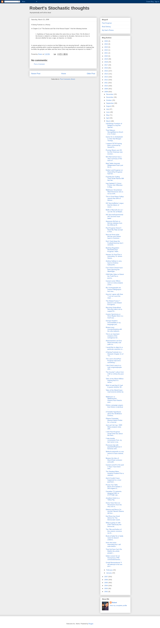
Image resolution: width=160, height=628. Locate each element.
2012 (106, 80)
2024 (106, 44)
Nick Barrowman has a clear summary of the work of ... (114, 158)
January (109, 573)
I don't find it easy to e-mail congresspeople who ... (114, 367)
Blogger (90, 624)
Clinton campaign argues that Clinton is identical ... (114, 407)
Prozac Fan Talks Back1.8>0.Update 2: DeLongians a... (114, 486)
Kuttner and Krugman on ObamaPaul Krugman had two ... (114, 172)
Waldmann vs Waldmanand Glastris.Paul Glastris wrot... (114, 399)
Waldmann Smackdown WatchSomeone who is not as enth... (114, 191)
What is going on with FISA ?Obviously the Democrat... (113, 524)
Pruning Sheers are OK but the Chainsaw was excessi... (114, 152)
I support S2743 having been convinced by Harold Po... (114, 145)
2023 (106, 47)
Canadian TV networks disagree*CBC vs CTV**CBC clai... (113, 493)
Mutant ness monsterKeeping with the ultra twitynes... (114, 329)
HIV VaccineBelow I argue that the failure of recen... (115, 205)
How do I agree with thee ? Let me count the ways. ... (114, 296)
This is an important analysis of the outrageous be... (112, 336)
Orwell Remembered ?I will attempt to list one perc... (114, 564)
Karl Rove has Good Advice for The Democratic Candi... (113, 518)
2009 (106, 89)
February (109, 570)
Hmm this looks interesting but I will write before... (113, 544)
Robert (114, 602)
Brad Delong (106, 26)
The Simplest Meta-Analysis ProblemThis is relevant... (115, 473)
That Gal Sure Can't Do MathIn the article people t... (114, 551)
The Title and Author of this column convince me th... (114, 531)
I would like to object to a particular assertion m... (115, 348)
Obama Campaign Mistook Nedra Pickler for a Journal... (114, 420)
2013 (106, 77)
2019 (106, 59)
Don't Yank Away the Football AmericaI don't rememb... (114, 243)
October (109, 100)
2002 (106, 591)
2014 (106, 74)
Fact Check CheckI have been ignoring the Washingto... (114, 269)
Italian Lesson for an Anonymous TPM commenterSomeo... (113, 557)
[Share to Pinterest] (67, 54)
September (110, 103)
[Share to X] (62, 54)
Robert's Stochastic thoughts (59, 8)
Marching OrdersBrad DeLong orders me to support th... (114, 309)
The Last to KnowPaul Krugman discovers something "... (113, 360)
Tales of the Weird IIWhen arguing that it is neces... (115, 380)
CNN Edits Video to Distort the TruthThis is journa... (115, 276)
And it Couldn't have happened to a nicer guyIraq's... (113, 480)
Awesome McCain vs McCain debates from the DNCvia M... (114, 223)
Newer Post (35, 74)
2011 (106, 83)
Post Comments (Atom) (67, 79)
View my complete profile (118, 605)
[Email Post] (54, 54)
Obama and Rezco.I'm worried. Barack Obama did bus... (115, 511)
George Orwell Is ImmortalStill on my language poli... (113, 322)
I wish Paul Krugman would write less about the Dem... (114, 433)
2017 (106, 65)
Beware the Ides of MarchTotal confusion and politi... (114, 460)
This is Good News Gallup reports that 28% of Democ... (115, 198)
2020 (106, 56)
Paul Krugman (107, 23)
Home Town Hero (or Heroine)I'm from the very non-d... (114, 504)
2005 (106, 582)
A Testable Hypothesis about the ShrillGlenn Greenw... (114, 413)
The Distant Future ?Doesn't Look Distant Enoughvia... (114, 302)
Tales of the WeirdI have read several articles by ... (114, 392)
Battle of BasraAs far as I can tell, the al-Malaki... (114, 211)
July (107, 109)
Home (63, 74)
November (110, 97)
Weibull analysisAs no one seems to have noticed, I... (115, 453)
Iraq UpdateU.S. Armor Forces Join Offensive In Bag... (114, 185)
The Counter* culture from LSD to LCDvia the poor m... (115, 374)
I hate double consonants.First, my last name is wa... (114, 440)
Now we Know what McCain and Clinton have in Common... (113, 236)
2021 (106, 53)
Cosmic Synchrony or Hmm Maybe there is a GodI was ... (114, 316)
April (108, 118)
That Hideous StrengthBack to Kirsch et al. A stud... (114, 132)
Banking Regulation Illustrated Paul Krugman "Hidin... (113, 249)
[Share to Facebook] (65, 54)
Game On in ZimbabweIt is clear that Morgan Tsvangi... (114, 138)
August (108, 106)
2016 (106, 68)
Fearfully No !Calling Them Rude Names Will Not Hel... (115, 178)
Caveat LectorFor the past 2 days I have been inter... (115, 466)
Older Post (91, 74)
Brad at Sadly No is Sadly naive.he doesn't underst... (114, 538)
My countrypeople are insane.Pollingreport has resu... (113, 289)
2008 (106, 91)
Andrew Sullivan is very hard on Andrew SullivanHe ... (114, 263)
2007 (106, 576)
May (108, 115)
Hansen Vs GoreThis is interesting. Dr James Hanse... (114, 256)
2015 (106, 71)
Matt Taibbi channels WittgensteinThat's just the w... (114, 165)
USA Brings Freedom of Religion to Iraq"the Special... (114, 125)
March (108, 121)
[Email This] (58, 54)
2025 (106, 41)
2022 (106, 50)
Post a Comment (39, 64)
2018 (106, 62)
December (110, 94)
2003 (106, 588)
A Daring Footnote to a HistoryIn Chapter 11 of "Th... (114, 354)
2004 (106, 585)
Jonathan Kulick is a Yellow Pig (113, 499)
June (108, 112)
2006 (106, 580)
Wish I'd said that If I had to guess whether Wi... (114, 386)
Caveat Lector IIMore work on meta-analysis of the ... (114, 283)
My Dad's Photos (108, 30)
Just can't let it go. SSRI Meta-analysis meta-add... (114, 427)
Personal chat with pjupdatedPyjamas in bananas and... (114, 447)
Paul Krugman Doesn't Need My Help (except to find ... (114, 229)
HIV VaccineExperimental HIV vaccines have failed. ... (114, 216)
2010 (106, 86)
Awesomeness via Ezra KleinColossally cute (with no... (114, 342)
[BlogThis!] (60, 54)
